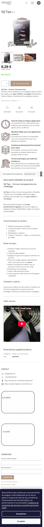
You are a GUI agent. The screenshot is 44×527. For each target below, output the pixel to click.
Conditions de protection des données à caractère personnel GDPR (20, 505)
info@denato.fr (10, 374)
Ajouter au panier (22, 83)
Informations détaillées (9, 101)
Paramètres (21, 514)
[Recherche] (26, 3)
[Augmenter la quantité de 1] (9, 82)
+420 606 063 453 (10, 377)
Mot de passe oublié (8, 484)
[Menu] (38, 3)
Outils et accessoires (20, 354)
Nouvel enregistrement (9, 482)
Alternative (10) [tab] (29, 174)
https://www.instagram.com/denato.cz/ (18, 384)
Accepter (21, 521)
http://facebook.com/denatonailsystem (19, 380)
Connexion (7, 477)
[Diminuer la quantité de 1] (9, 84)
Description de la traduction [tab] (13, 174)
